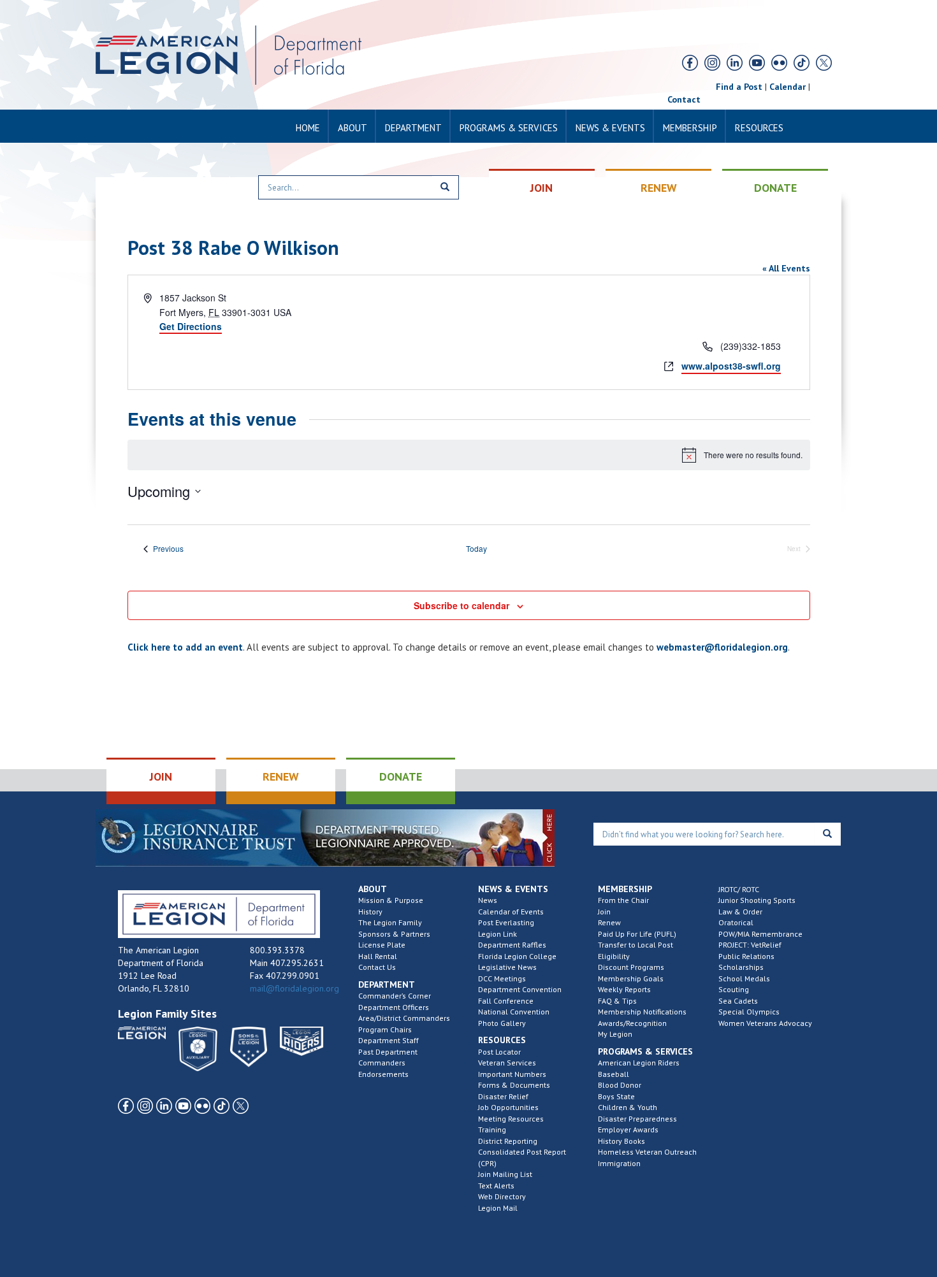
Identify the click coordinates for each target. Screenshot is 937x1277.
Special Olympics (749, 1011)
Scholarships (741, 967)
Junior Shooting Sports (756, 900)
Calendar (787, 86)
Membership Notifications (642, 1011)
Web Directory (502, 1196)
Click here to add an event (185, 647)
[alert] (468, 455)
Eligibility (614, 956)
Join (604, 911)
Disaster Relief (503, 1096)
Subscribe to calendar (461, 605)
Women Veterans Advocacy (765, 1023)
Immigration (619, 1163)
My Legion (615, 1034)
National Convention (513, 1011)
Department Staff (388, 1040)
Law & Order (740, 911)
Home (308, 128)
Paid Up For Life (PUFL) (637, 934)
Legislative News (507, 967)
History (370, 911)
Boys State (616, 1096)
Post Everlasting (506, 922)
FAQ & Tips (617, 1001)
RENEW (659, 187)
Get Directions (190, 326)
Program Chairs (385, 1029)
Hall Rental (377, 956)
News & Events (610, 128)
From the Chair (623, 900)
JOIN (541, 187)
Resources (759, 128)
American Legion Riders (638, 1062)
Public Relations (746, 956)
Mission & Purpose (390, 900)
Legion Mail (498, 1208)
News (487, 900)
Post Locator (499, 1052)
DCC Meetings (502, 978)
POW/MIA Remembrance (760, 934)
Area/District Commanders (404, 1018)
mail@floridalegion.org (294, 988)
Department (413, 128)
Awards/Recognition (632, 1023)
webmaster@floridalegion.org (722, 647)
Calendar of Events (511, 911)
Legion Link (497, 934)
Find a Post (739, 86)
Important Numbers (512, 1074)
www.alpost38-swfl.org (731, 365)
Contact (684, 99)
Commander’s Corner (394, 995)
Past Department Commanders (388, 1057)
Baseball (613, 1074)
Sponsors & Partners (394, 934)
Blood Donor (619, 1085)
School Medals (744, 978)
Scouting (733, 989)
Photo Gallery (502, 1023)
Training (492, 1129)
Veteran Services (507, 1062)
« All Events (786, 268)
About (352, 128)
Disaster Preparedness (637, 1118)
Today (476, 549)
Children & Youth (627, 1107)
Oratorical (735, 922)
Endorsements (383, 1074)
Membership (690, 128)
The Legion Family (390, 922)
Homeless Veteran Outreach (647, 1152)
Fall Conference (506, 1001)
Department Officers (393, 1007)
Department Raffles (512, 944)
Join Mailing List (505, 1174)
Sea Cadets (738, 1001)
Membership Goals (631, 978)
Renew (609, 922)
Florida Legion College (517, 956)
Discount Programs (631, 967)
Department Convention (520, 989)
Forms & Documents (514, 1085)
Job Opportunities (508, 1107)
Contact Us (377, 967)
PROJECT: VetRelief (749, 944)
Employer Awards (628, 1129)
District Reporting (507, 1141)
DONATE (775, 187)
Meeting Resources (511, 1118)
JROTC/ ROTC (738, 889)
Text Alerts (496, 1185)
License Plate (381, 944)
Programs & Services (509, 128)
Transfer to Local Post (635, 944)
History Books (621, 1141)
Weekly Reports (624, 989)
